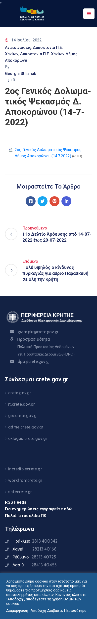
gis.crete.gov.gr (23, 415)
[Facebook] (31, 201)
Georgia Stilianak (20, 73)
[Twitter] (43, 201)
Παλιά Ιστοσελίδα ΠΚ (26, 515)
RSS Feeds (15, 502)
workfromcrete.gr (25, 480)
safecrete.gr (20, 491)
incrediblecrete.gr (25, 468)
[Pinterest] (54, 201)
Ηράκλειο (34, 541)
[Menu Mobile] (89, 13)
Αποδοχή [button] (38, 610)
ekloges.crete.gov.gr (27, 438)
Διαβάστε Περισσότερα (66, 610)
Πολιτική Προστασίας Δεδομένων (45, 347)
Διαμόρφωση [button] (17, 610)
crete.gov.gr (19, 392)
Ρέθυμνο (34, 556)
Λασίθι (34, 564)
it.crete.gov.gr (21, 404)
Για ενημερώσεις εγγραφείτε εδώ (38, 508)
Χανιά (34, 549)
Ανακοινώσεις (18, 47)
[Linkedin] (66, 201)
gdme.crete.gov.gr (25, 426)
